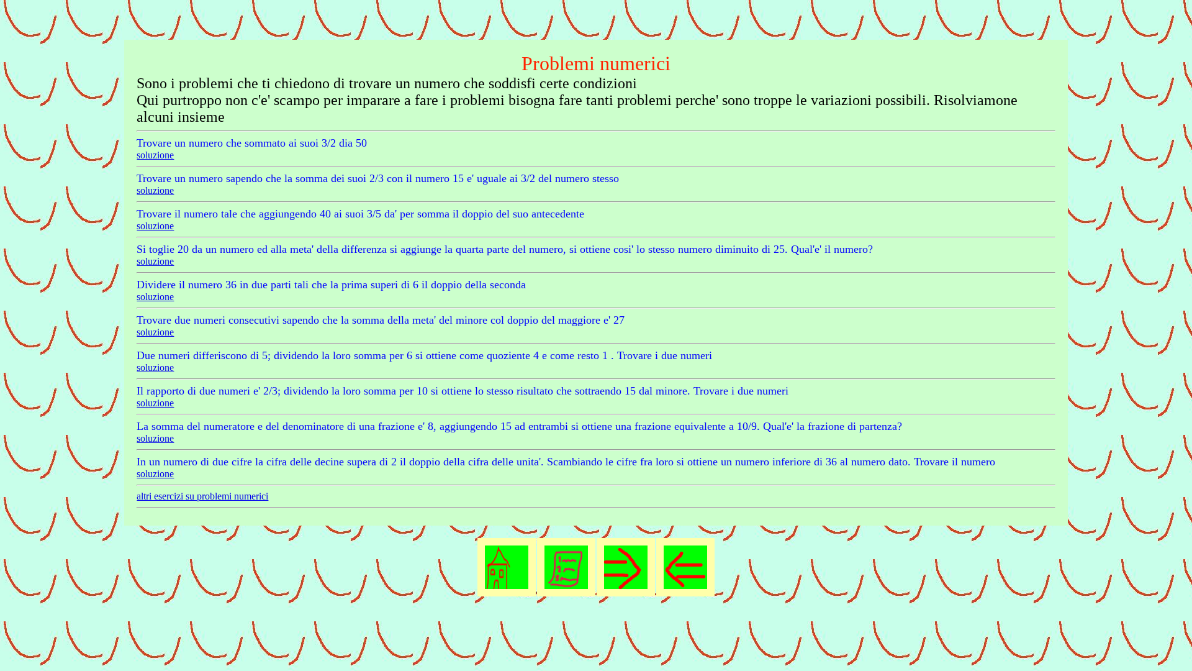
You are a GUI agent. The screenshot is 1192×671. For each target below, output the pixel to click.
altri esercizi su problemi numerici (202, 496)
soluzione (155, 155)
